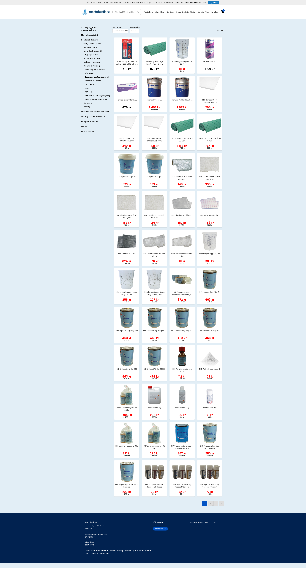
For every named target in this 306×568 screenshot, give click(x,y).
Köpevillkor (160, 12)
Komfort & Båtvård (89, 40)
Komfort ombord (89, 47)
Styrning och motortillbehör (93, 116)
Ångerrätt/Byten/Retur (186, 12)
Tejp (87, 88)
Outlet (84, 126)
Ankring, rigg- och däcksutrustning (89, 28)
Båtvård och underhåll (92, 51)
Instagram (159, 529)
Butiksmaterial (87, 131)
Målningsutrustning (92, 62)
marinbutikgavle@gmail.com (96, 535)
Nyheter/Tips (203, 12)
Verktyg (87, 107)
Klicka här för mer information (193, 2)
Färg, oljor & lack (91, 55)
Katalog (214, 12)
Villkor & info (89, 542)
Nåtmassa (89, 73)
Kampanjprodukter (89, 121)
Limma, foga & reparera (94, 69)
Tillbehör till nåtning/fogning (97, 95)
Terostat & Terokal (93, 81)
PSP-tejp (88, 92)
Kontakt (170, 12)
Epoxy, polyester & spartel (97, 77)
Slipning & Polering (92, 66)
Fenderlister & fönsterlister (95, 99)
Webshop (148, 12)
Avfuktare (88, 103)
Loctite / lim (90, 84)
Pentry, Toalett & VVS (91, 43)
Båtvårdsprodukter (92, 58)
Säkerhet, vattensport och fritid (95, 111)
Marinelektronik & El (89, 35)
